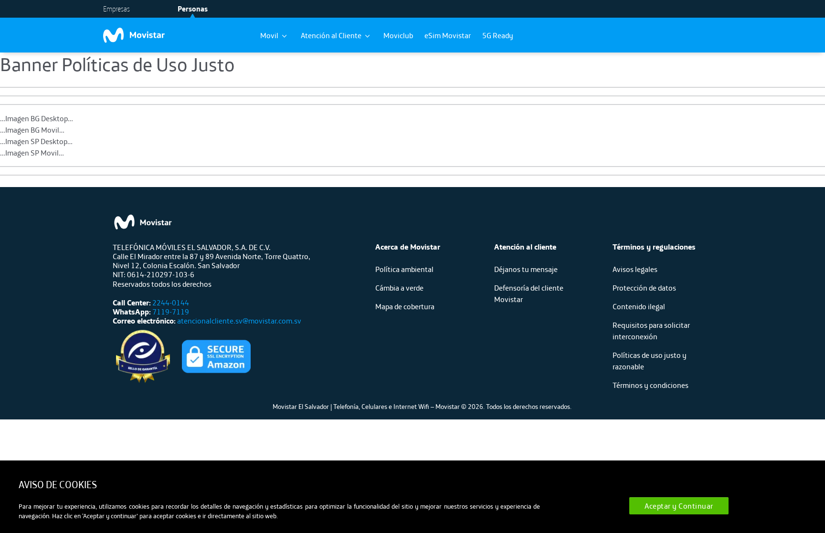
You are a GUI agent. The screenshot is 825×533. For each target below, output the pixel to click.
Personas (193, 8)
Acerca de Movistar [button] (407, 246)
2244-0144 (170, 302)
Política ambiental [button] (404, 269)
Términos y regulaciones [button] (654, 246)
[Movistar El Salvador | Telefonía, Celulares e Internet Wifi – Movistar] (151, 35)
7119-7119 (170, 311)
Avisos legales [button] (635, 269)
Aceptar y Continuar (679, 506)
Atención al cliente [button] (525, 246)
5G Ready (497, 35)
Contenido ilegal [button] (639, 306)
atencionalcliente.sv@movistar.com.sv (238, 320)
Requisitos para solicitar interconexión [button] (651, 330)
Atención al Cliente (332, 35)
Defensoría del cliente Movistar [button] (528, 293)
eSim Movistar (447, 35)
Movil (270, 35)
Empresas (116, 8)
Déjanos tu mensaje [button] (526, 269)
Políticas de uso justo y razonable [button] (650, 360)
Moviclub (398, 35)
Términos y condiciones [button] (650, 385)
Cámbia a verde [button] (399, 288)
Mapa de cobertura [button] (404, 306)
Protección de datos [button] (644, 288)
